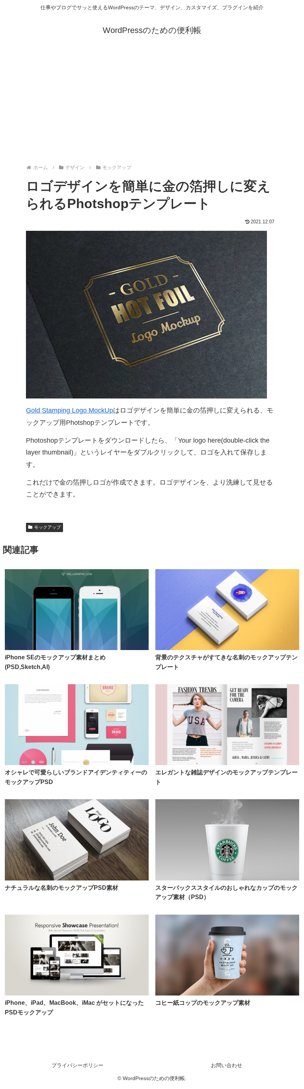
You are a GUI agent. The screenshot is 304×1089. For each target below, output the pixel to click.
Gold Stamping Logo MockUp (69, 410)
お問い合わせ (226, 1065)
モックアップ (47, 527)
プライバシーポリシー (77, 1065)
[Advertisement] (152, 105)
